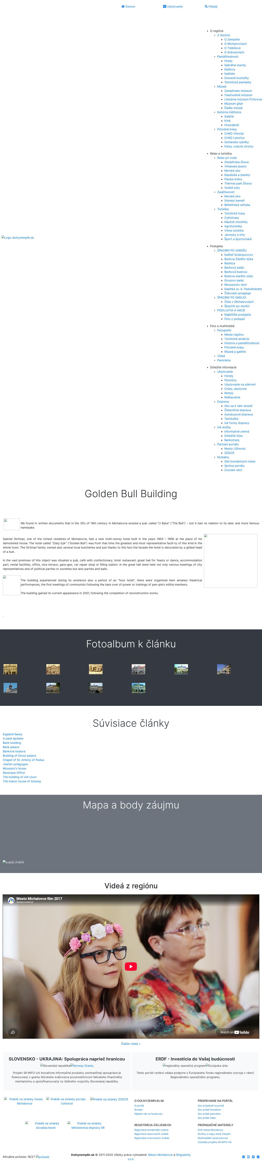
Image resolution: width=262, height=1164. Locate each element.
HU (215, 26)
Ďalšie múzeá (233, 108)
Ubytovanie (174, 6)
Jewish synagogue (15, 764)
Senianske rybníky (236, 142)
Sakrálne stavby (235, 65)
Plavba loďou (233, 179)
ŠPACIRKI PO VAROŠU (232, 250)
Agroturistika (233, 226)
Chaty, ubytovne (235, 388)
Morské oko (232, 170)
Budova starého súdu (238, 276)
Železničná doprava (237, 410)
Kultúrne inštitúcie (229, 112)
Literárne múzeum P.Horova (243, 99)
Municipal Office (14, 772)
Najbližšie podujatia (237, 314)
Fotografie (224, 330)
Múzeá (221, 86)
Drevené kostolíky (236, 78)
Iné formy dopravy (236, 423)
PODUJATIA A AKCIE (231, 310)
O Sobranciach (234, 52)
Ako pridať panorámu (209, 1114)
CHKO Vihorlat (234, 133)
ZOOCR (229, 453)
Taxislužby (231, 418)
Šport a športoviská (237, 239)
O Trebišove (232, 48)
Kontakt (138, 1109)
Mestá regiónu (234, 334)
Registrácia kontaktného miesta (151, 1130)
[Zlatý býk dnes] (181, 669)
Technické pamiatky (237, 82)
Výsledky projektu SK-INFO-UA (215, 1142)
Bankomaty (232, 440)
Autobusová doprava (238, 414)
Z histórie (223, 35)
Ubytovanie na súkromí (240, 384)
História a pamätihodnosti (241, 343)
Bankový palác (234, 267)
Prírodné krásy (227, 129)
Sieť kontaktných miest (239, 461)
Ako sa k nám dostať (238, 406)
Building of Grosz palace (19, 755)
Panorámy (224, 360)
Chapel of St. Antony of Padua (23, 760)
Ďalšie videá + (131, 1043)
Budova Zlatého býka (238, 259)
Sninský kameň (234, 200)
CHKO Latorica (234, 138)
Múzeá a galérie (235, 351)
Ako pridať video (207, 1118)
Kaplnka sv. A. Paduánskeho (243, 289)
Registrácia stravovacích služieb (151, 1138)
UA (207, 26)
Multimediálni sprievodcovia (213, 1138)
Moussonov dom (235, 284)
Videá (221, 356)
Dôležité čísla (233, 435)
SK (214, 15)
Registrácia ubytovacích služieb (151, 1134)
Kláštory (229, 69)
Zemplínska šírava (236, 162)
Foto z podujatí (234, 319)
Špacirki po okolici (237, 306)
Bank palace (11, 747)
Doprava (223, 401)
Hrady (228, 61)
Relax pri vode (227, 157)
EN (207, 21)
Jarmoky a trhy (234, 234)
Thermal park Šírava (237, 183)
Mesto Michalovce (160, 1155)
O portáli (139, 1105)
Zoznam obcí (233, 470)
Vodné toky (232, 187)
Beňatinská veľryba (237, 205)
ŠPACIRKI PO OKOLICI (231, 297)
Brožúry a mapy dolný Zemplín (214, 1134)
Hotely (228, 376)
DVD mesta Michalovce (210, 1130)
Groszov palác (234, 280)
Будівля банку (12, 734)
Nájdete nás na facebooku (148, 1114)
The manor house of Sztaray (22, 781)
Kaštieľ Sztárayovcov (238, 254)
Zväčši (19, 862)
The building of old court (20, 777)
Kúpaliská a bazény (237, 175)
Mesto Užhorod (234, 448)
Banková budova (235, 272)
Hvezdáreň (231, 125)
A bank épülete (13, 738)
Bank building (12, 743)
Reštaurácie (232, 397)
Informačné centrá (236, 431)
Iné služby (224, 427)
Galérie (229, 116)
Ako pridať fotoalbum (209, 1109)
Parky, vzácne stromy (238, 146)
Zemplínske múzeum (238, 90)
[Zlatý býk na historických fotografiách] (10, 669)
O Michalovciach (235, 43)
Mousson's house (14, 768)
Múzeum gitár (233, 103)
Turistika (223, 209)
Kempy (228, 393)
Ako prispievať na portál (211, 1105)
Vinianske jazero (235, 166)
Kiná (227, 120)
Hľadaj (212, 6)
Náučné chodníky (236, 222)
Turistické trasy (234, 213)
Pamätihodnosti (227, 56)
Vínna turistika (234, 230)
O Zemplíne (232, 39)
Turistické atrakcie (236, 339)
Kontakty (223, 457)
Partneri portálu (228, 444)
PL (214, 21)
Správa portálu (234, 465)
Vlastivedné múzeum (238, 95)
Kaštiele (229, 73)
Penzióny (230, 380)
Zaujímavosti (225, 192)
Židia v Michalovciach (239, 301)
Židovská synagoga (237, 293)
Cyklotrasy (231, 217)
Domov (130, 6)
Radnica (229, 263)
